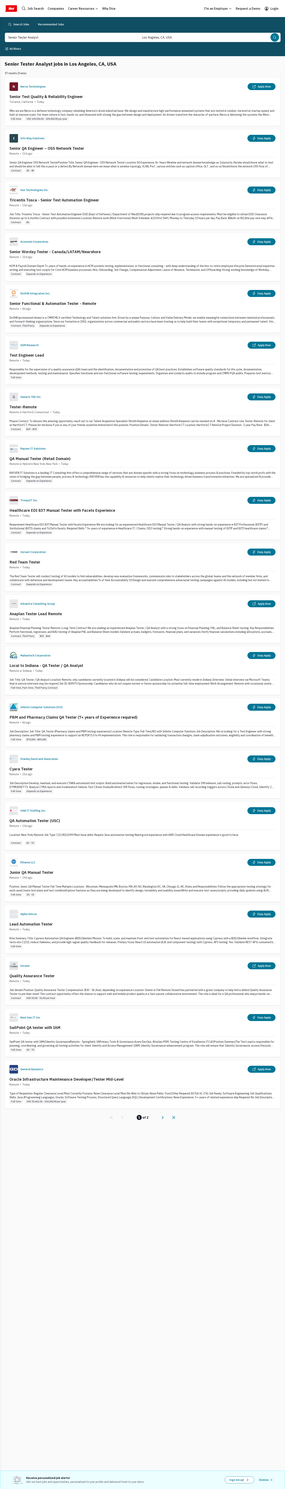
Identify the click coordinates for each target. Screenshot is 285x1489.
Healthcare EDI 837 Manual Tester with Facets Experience (62, 510)
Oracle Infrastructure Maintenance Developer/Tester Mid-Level (67, 1079)
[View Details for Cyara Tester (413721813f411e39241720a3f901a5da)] (142, 774)
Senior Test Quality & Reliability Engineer (46, 96)
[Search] (274, 37)
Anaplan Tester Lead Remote (36, 613)
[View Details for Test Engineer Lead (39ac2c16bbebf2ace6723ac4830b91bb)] (142, 360)
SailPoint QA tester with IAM (35, 1027)
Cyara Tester (21, 769)
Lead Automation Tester (31, 924)
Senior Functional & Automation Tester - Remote (53, 303)
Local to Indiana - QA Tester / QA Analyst (46, 665)
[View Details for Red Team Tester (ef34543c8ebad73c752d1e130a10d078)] (142, 567)
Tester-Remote (23, 406)
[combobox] (66, 37)
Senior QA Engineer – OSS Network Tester (47, 148)
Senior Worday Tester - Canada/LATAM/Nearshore (55, 251)
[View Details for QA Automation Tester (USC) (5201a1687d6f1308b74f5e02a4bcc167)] (142, 826)
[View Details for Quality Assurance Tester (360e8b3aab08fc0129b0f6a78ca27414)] (142, 981)
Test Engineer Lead (27, 355)
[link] (111, 1117)
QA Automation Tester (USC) (35, 820)
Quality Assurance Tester (32, 975)
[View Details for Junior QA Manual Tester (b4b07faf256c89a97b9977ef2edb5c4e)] (142, 877)
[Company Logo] (14, 86)
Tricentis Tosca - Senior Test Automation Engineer (54, 200)
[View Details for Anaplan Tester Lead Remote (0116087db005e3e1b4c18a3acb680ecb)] (142, 619)
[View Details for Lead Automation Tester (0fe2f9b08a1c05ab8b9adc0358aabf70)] (142, 929)
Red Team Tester (25, 562)
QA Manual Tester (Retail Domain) (40, 458)
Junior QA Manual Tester (32, 872)
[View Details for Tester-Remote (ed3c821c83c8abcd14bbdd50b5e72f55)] (142, 412)
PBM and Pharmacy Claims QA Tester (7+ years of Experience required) (73, 717)
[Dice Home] (11, 8)
